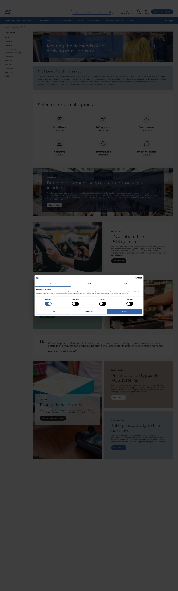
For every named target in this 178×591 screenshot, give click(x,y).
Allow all (124, 311)
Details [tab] (89, 283)
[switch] (75, 304)
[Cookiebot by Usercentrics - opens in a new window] (131, 278)
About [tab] (125, 283)
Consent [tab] (52, 283)
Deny (53, 311)
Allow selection (89, 311)
